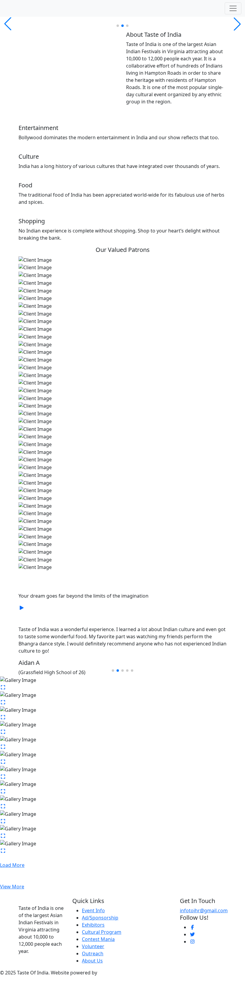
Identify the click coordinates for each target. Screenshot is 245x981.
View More (12, 886)
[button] (118, 26)
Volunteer (93, 946)
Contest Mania (98, 939)
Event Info (93, 910)
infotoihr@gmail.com (204, 910)
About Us (92, 960)
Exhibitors (93, 925)
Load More (12, 865)
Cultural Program (101, 932)
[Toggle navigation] (233, 8)
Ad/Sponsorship (100, 917)
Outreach (92, 953)
